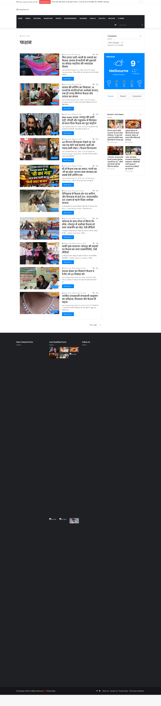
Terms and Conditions (136, 691)
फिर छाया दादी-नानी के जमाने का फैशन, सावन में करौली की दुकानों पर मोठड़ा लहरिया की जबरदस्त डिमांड (79, 62)
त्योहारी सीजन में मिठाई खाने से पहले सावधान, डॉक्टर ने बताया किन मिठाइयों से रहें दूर (73, 2)
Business (83, 18)
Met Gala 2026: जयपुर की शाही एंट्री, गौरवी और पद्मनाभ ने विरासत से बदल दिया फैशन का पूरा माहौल (79, 120)
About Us (106, 691)
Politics (102, 18)
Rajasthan (48, 18)
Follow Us (86, 342)
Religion (111, 18)
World (27, 18)
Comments (137, 96)
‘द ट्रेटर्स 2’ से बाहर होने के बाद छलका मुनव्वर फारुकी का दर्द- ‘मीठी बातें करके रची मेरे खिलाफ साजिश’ (115, 162)
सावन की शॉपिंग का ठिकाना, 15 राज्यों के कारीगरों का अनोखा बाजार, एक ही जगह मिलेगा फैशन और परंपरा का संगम (80, 92)
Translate (120, 45)
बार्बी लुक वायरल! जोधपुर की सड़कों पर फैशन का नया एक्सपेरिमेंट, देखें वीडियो (80, 249)
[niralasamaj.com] (22, 9)
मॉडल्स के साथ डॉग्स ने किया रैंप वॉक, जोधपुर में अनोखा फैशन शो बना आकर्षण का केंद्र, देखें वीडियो (78, 224)
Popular (111, 96)
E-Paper (121, 18)
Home (20, 18)
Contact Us (114, 691)
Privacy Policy (123, 691)
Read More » (68, 79)
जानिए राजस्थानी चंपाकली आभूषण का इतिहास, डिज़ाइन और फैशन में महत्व (80, 299)
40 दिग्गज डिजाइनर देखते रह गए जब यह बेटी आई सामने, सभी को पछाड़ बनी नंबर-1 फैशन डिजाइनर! (79, 145)
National (37, 18)
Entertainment (70, 18)
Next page (93, 325)
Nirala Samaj (67, 54)
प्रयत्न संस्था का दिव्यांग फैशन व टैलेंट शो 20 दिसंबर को (78, 273)
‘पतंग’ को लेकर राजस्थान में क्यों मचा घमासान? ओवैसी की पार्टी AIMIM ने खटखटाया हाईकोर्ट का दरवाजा (132, 163)
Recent (123, 96)
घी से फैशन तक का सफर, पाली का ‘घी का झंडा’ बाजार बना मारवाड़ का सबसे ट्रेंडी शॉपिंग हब (79, 172)
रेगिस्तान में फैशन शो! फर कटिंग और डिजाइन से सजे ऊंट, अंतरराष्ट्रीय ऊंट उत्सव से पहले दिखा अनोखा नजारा (80, 198)
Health (93, 18)
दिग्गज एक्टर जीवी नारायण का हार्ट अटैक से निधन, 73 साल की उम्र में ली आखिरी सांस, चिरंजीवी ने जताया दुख (115, 135)
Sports (58, 18)
